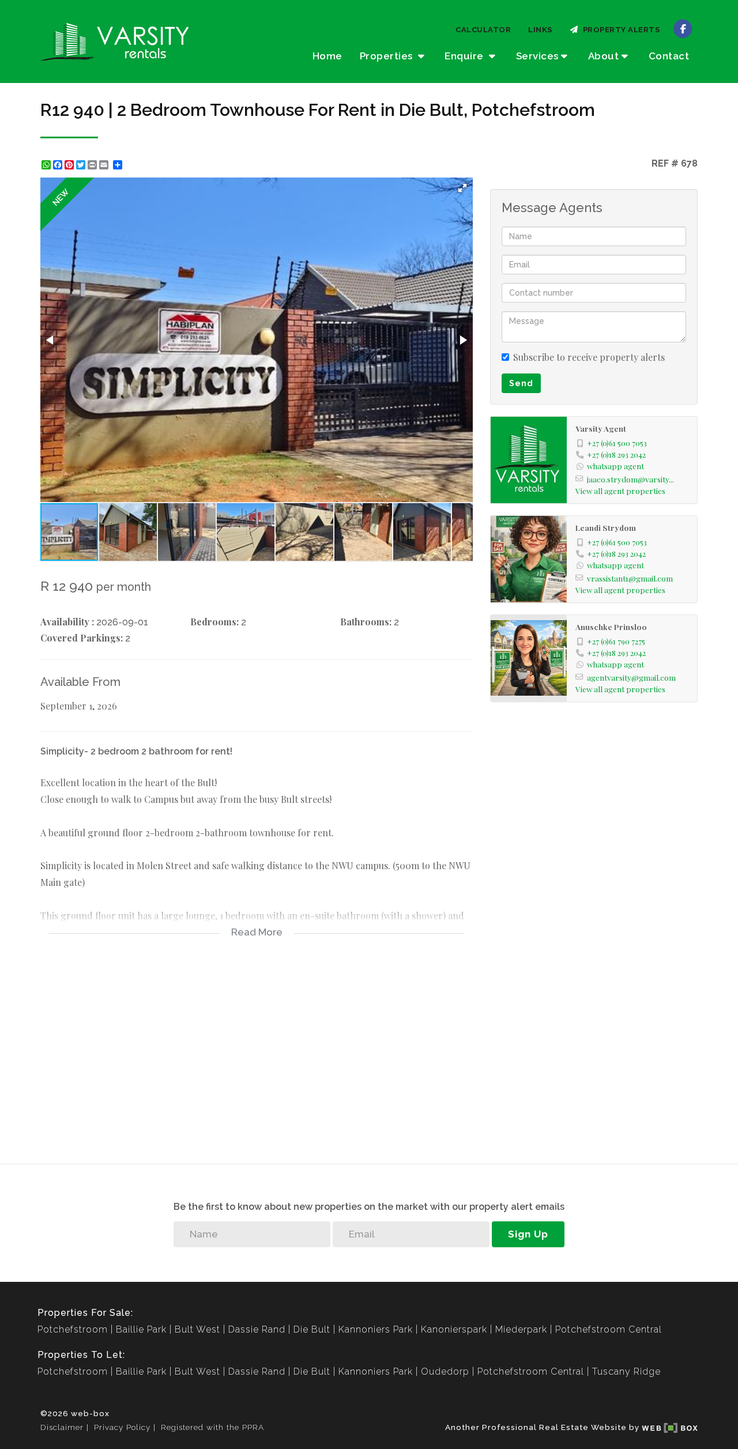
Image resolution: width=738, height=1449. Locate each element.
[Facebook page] (683, 28)
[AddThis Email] (105, 164)
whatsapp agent (615, 466)
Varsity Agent (600, 428)
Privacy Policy (122, 1427)
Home (327, 56)
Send (521, 383)
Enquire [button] (465, 56)
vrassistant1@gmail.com (630, 578)
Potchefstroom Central (608, 1329)
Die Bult (311, 1329)
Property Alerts (619, 29)
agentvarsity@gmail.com (631, 677)
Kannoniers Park (375, 1329)
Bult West (197, 1329)
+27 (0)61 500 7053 (617, 442)
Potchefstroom (72, 1329)
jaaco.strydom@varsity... (630, 479)
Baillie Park (141, 1329)
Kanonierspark (454, 1329)
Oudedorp (445, 1371)
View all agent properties (620, 490)
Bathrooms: (365, 622)
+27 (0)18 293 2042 (616, 454)
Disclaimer (62, 1427)
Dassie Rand (256, 1329)
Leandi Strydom (605, 527)
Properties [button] (388, 56)
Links (540, 29)
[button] (462, 188)
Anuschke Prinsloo (611, 626)
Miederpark (521, 1329)
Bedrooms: (214, 622)
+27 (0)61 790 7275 (616, 641)
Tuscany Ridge (626, 1371)
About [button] (603, 56)
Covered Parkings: (81, 638)
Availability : (67, 622)
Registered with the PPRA (212, 1427)
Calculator (483, 29)
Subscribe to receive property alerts (589, 357)
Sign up (528, 1234)
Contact (669, 56)
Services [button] (537, 56)
